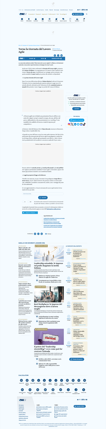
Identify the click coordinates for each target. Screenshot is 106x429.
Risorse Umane (41, 286)
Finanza (38, 14)
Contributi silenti (77, 303)
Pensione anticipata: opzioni (45, 412)
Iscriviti (77, 108)
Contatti (21, 410)
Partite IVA (75, 278)
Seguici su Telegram (30, 212)
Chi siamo (21, 405)
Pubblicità (21, 407)
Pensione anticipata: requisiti (42, 409)
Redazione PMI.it (82, 273)
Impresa (44, 14)
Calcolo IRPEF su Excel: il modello (43, 416)
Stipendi (51, 9)
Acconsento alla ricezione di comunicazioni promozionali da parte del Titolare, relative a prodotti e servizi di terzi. (48, 202)
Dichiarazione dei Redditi (30, 9)
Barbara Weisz (83, 258)
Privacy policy (22, 412)
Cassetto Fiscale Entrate (44, 414)
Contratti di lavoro (64, 9)
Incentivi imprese (40, 9)
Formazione (23, 246)
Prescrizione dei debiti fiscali (60, 416)
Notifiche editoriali (23, 418)
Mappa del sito (22, 420)
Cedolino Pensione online (62, 407)
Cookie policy (22, 414)
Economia (31, 14)
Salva (42, 58)
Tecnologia (63, 14)
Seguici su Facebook (77, 120)
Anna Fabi (84, 298)
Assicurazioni (76, 329)
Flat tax (75, 316)
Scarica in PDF (56, 58)
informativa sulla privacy (54, 209)
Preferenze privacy (23, 416)
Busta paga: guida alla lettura (60, 411)
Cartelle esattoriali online (62, 409)
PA (57, 14)
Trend (20, 9)
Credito (46, 9)
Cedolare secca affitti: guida (44, 407)
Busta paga (56, 9)
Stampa (31, 58)
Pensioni (71, 9)
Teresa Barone (56, 48)
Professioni (51, 14)
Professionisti (23, 281)
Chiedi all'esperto (77, 359)
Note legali (21, 409)
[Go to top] (91, 424)
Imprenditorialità (42, 329)
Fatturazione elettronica (79, 263)
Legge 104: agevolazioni (61, 414)
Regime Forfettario (77, 250)
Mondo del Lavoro (42, 246)
